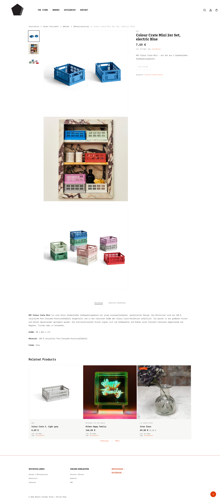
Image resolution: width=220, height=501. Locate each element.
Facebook (117, 473)
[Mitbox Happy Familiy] (56, 392)
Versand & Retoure (77, 474)
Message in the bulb (41, 423)
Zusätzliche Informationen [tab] (117, 303)
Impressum (32, 482)
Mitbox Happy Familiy (42, 427)
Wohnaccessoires (81, 27)
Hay (137, 31)
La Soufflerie (92, 423)
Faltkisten (147, 75)
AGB (71, 482)
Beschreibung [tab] (99, 303)
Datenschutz (33, 478)
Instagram (117, 469)
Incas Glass (91, 427)
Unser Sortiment (51, 27)
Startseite (34, 27)
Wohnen (66, 27)
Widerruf (73, 478)
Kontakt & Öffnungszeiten (38, 474)
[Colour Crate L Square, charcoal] (164, 392)
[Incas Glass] (110, 392)
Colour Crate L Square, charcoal (156, 427)
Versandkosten (156, 49)
